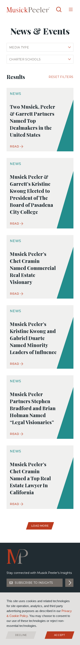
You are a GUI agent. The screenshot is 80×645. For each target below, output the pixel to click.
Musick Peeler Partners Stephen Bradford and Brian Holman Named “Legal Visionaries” (33, 408)
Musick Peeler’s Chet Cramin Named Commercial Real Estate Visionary (33, 268)
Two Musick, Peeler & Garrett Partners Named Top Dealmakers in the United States (32, 120)
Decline (21, 635)
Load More (40, 525)
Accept (59, 635)
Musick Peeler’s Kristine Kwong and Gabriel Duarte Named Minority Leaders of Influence (33, 338)
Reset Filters (61, 77)
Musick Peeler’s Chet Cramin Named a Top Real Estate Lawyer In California (30, 478)
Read (14, 146)
